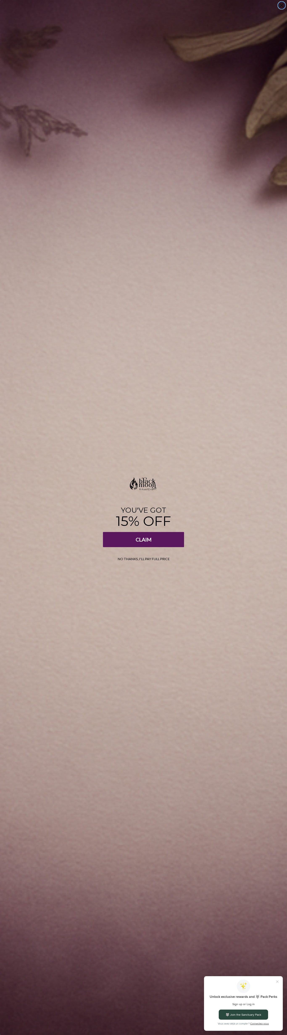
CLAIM (143, 539)
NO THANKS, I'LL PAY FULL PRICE (144, 559)
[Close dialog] (281, 5)
